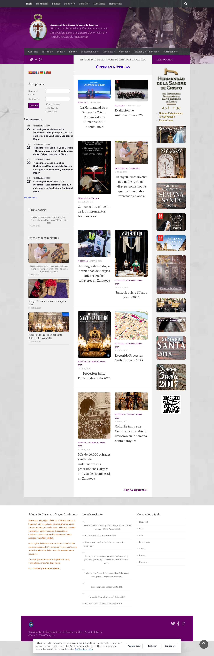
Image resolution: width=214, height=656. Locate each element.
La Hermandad (88, 51)
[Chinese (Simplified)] (49, 72)
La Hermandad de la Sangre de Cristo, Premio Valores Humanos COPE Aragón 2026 (49, 220)
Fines (72, 51)
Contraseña (33, 99)
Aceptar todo (134, 646)
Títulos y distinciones (146, 51)
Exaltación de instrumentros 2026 (100, 535)
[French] (37, 72)
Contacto (33, 51)
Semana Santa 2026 (88, 198)
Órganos (123, 51)
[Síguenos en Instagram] (40, 59)
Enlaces (56, 3)
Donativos (84, 3)
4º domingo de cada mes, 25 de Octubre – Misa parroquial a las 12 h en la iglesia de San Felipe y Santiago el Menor (53, 151)
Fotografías (144, 541)
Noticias (83, 102)
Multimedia (42, 3)
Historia (46, 51)
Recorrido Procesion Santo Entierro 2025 (103, 603)
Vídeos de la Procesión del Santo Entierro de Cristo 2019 (45, 336)
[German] (41, 72)
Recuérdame (54, 104)
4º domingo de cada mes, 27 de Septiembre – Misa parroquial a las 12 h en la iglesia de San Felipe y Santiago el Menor (53, 134)
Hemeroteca (115, 3)
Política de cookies (84, 649)
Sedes (60, 51)
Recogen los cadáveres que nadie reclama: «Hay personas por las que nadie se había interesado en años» (49, 268)
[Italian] (45, 72)
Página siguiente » (136, 489)
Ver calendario (30, 197)
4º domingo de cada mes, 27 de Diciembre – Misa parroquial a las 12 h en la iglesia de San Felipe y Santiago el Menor (53, 186)
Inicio (29, 3)
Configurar (170, 646)
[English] (34, 72)
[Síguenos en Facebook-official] (36, 59)
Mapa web (69, 3)
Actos (142, 535)
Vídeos (142, 548)
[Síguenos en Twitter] (31, 59)
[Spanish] (30, 72)
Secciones (108, 51)
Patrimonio (169, 51)
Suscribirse (99, 3)
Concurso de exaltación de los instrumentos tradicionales (94, 211)
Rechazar (152, 646)
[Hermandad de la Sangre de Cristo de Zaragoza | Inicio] (38, 27)
